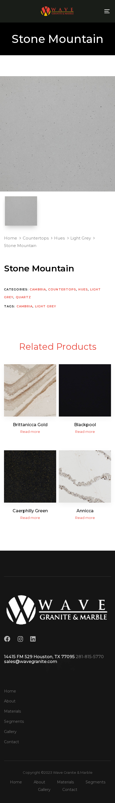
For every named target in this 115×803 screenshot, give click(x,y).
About (10, 701)
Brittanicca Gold (30, 424)
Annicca (85, 510)
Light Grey (80, 238)
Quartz (23, 297)
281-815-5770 (90, 656)
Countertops (36, 238)
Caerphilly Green (30, 510)
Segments (14, 721)
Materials (12, 711)
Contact (11, 741)
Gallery (10, 731)
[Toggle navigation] (92, 11)
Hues (59, 238)
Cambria (38, 289)
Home (10, 238)
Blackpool (85, 424)
